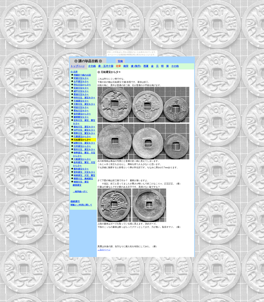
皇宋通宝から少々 (82, 114)
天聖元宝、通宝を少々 (84, 104)
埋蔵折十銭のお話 (82, 75)
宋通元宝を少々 (81, 78)
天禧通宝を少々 (81, 101)
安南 (120, 61)
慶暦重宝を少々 (81, 117)
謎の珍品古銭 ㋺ (88, 61)
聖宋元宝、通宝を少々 (84, 149)
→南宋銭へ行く (80, 191)
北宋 (74, 72)
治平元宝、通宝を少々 (84, 130)
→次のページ (104, 249)
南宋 (125, 66)
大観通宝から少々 (82, 159)
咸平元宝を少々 (81, 91)
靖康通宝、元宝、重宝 (84, 175)
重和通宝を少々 (81, 169)
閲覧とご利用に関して (81, 205)
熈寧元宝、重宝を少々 (84, 133)
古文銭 (92, 66)
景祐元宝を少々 (81, 110)
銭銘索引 (75, 201)
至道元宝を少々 (81, 88)
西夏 (146, 66)
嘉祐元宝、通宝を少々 (84, 127)
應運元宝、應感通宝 (83, 178)
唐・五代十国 (105, 66)
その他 (175, 66)
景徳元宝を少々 (81, 94)
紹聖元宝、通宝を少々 (84, 143)
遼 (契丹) (136, 66)
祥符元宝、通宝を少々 (84, 97)
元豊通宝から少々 (82, 136)
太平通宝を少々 (81, 81)
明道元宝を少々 (81, 107)
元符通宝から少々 (82, 146)
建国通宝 (77, 185)
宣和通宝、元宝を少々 (84, 172)
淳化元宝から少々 (82, 84)
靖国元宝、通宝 (81, 182)
